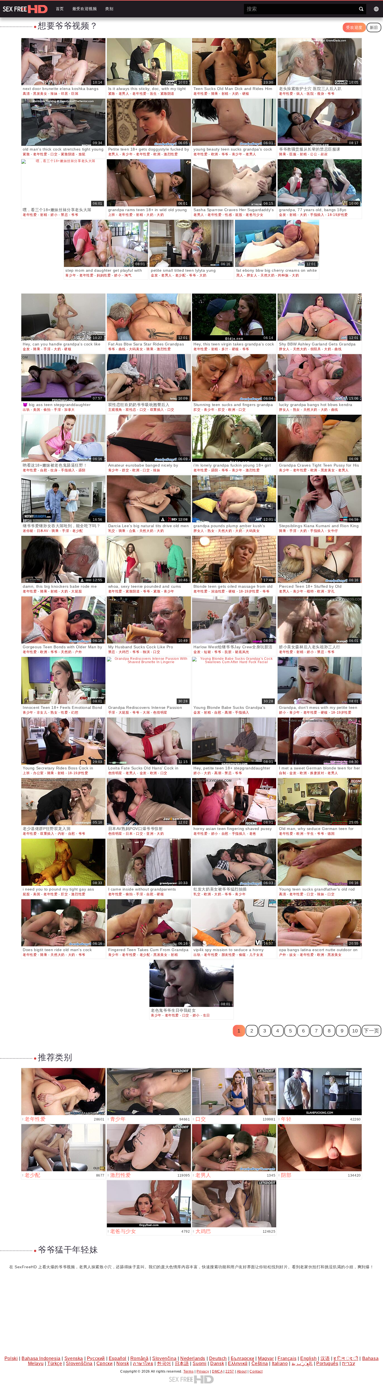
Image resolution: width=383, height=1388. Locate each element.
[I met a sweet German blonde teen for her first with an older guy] (320, 741)
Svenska (73, 1358)
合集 (132, 531)
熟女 (296, 410)
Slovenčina (164, 1358)
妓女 (292, 955)
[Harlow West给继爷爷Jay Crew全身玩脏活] (234, 620)
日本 (129, 834)
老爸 (252, 834)
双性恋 (131, 410)
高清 (26, 94)
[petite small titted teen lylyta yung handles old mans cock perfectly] (191, 243)
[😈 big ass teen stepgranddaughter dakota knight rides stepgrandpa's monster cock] (63, 377)
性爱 (64, 712)
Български (242, 1358)
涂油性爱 (218, 591)
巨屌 (74, 94)
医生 (153, 94)
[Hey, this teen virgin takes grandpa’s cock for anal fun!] (234, 317)
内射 (61, 834)
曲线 (122, 349)
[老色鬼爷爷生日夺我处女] (191, 983)
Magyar (266, 1358)
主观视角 (115, 410)
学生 (310, 834)
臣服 (292, 154)
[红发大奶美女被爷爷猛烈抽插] (234, 862)
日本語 (182, 1363)
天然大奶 (267, 275)
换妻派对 (317, 773)
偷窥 (242, 955)
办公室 (38, 773)
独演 (146, 652)
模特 (310, 591)
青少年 (127, 154)
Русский (96, 1358)
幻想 (74, 712)
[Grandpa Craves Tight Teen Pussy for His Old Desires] (320, 438)
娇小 (53, 215)
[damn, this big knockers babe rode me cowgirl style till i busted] (63, 559)
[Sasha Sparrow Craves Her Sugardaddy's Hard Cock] (234, 182)
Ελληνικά (238, 1363)
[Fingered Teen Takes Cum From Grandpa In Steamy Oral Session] (149, 922)
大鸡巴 (124, 652)
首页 (60, 8)
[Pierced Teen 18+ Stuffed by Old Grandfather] (320, 559)
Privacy (203, 1371)
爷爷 (330, 94)
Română (139, 1358)
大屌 (146, 712)
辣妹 (53, 94)
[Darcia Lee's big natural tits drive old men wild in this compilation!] (149, 498)
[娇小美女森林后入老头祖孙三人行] (320, 620)
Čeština (260, 1363)
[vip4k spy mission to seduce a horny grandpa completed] (234, 922)
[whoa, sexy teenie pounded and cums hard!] (149, 559)
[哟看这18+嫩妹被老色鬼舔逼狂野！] (63, 438)
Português (327, 1363)
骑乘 (214, 94)
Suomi (199, 1363)
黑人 (239, 275)
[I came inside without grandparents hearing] (149, 862)
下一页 (371, 1031)
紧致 (111, 94)
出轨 (26, 410)
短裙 (207, 652)
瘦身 (320, 94)
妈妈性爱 (104, 275)
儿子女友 (256, 955)
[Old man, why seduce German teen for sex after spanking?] (320, 801)
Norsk (122, 1363)
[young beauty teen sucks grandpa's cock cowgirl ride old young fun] (234, 122)
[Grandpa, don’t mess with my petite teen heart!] (320, 680)
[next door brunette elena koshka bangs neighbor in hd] (63, 61)
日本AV (42, 531)
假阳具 (315, 349)
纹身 (53, 470)
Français (287, 1358)
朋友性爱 (229, 955)
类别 (109, 8)
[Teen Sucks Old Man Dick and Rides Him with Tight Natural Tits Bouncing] (234, 61)
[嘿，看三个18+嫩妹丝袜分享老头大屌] (63, 182)
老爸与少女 (254, 215)
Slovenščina (79, 1363)
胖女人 (252, 275)
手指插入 (317, 215)
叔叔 (323, 154)
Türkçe (54, 1363)
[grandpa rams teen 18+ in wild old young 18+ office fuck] (149, 182)
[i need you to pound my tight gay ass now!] (63, 862)
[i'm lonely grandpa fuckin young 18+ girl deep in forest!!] (234, 438)
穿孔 (330, 591)
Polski (11, 1358)
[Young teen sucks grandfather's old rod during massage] (320, 862)
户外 (78, 652)
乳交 (111, 531)
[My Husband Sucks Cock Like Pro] (149, 620)
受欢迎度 (354, 27)
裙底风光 (242, 652)
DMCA (217, 1371)
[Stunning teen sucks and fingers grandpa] (234, 377)
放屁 (82, 154)
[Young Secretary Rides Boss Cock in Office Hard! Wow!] (63, 741)
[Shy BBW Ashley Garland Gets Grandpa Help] (320, 317)
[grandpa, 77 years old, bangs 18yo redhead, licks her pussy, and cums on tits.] (320, 182)
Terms (188, 1371)
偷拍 (46, 410)
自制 (282, 773)
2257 (229, 1371)
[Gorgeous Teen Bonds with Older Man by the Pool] (63, 620)
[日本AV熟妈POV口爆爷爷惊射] (149, 801)
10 (355, 1031)
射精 (225, 94)
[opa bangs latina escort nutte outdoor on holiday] (320, 922)
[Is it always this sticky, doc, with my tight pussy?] (149, 61)
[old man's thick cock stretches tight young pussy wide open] (63, 122)
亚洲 (149, 834)
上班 (111, 215)
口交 (53, 154)
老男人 (124, 94)
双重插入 (157, 410)
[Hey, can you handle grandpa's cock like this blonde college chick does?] (63, 317)
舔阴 (82, 470)
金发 (282, 215)
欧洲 (156, 154)
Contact (256, 1371)
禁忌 (64, 215)
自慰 (43, 470)
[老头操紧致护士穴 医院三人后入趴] (320, 61)
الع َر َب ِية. (302, 1363)
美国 (36, 410)
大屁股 (76, 591)
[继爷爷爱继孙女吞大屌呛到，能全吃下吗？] (63, 498)
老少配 (180, 275)
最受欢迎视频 (84, 8)
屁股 (238, 215)
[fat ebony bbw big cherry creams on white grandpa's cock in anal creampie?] (277, 243)
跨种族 (283, 275)
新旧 (374, 27)
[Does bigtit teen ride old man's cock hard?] (63, 922)
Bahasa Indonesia (41, 1358)
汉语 (325, 1358)
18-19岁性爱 (337, 215)
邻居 (64, 94)
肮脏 (228, 652)
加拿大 (69, 410)
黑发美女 (40, 94)
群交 (125, 470)
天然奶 (66, 652)
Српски (104, 1363)
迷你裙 (28, 531)
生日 (206, 1015)
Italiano (280, 1363)
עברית (348, 1363)
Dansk (217, 1363)
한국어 (164, 1363)
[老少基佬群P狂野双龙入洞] (63, 801)
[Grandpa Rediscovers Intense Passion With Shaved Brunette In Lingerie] (149, 680)
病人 (299, 94)
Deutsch (218, 1358)
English (308, 1358)
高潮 (228, 712)
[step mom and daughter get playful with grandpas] (106, 243)
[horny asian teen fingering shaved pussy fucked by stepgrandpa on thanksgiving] (234, 801)
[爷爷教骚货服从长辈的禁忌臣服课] (320, 122)
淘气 (127, 275)
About (242, 1371)
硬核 (245, 94)
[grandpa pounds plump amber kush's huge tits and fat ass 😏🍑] (234, 498)
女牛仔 (332, 531)
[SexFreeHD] (25, 9)
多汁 (225, 349)
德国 (330, 834)
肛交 (196, 410)
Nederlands (192, 1358)
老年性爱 (139, 94)
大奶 (235, 94)
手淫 (46, 349)
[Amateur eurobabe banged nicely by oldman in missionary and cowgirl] (149, 438)
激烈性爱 (171, 154)
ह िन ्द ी (346, 1358)
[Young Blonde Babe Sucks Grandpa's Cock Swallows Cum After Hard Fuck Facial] (234, 680)
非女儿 (42, 712)
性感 (228, 215)
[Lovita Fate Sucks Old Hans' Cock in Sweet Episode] (149, 741)
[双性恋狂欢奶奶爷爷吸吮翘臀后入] (149, 377)
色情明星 (160, 712)
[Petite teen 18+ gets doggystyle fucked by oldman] (149, 122)
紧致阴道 (167, 94)
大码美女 (136, 349)
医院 (310, 94)
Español (117, 1358)
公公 (313, 154)
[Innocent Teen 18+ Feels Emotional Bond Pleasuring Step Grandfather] (63, 680)
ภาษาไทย (143, 1363)
